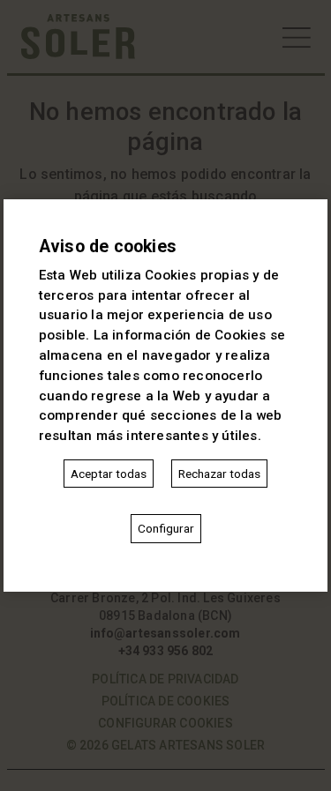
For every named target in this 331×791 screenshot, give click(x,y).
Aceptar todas (109, 473)
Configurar (166, 528)
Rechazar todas (219, 473)
